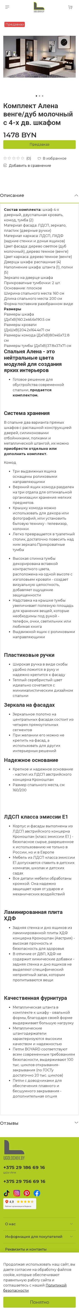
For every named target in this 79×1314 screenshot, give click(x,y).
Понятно (39, 1302)
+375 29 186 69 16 (24, 1167)
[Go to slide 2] (39, 96)
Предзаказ (39, 144)
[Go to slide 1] (36, 96)
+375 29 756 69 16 (24, 1181)
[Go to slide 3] (42, 96)
